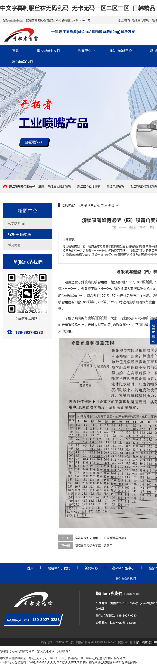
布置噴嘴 (71, 324)
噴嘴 (87, 282)
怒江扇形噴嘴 (115, 186)
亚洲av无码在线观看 (13, 662)
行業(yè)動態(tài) (19, 234)
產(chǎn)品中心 (121, 50)
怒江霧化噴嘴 (140, 20)
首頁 (15, 50)
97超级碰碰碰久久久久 (41, 662)
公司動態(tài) (17, 223)
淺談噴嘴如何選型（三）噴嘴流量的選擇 (101, 538)
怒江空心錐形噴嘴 (88, 186)
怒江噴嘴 (124, 20)
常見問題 (14, 245)
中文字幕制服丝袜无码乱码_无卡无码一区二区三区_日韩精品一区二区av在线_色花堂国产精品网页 (62, 658)
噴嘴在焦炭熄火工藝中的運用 (93, 545)
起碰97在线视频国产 (126, 662)
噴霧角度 (100, 282)
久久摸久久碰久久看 (69, 662)
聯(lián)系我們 (22, 61)
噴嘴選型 (133, 272)
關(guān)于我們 (48, 50)
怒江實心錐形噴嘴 (59, 186)
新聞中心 (84, 50)
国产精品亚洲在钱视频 (97, 662)
